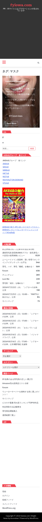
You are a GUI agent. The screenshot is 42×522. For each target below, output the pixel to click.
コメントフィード (9, 504)
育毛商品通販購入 (9, 411)
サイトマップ (8, 301)
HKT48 (6, 173)
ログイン (6, 495)
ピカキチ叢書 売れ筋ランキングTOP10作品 (20, 403)
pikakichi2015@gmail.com (16, 81)
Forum (5, 271)
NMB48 (6, 170)
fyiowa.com (21, 5)
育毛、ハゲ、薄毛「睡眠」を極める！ (18, 266)
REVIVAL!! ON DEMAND (13, 180)
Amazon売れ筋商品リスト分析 (15, 383)
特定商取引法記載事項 (11, 407)
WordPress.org (9, 508)
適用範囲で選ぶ (8, 415)
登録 (4, 491)
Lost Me (5, 279)
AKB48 (6, 164)
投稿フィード (8, 500)
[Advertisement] (21, 34)
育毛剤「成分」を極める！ (13, 283)
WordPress (34, 518)
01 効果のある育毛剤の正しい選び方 (17, 379)
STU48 (6, 183)
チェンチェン (8, 275)
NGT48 (6, 176)
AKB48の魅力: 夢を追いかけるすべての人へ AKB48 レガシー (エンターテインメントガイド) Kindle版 (20, 230)
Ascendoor (14, 518)
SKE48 (6, 167)
